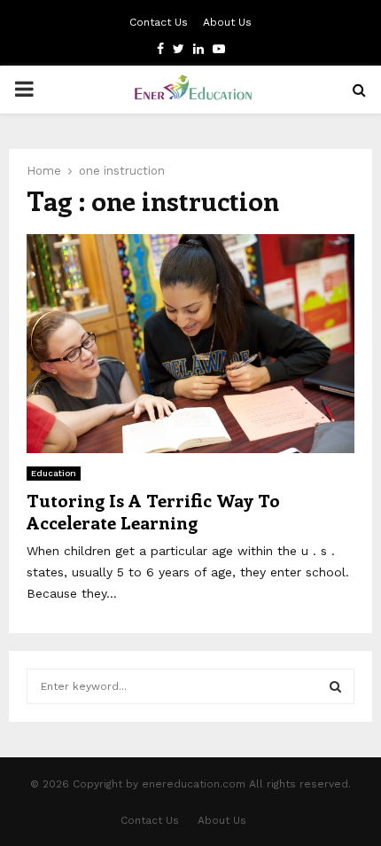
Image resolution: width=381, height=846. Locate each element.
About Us (227, 22)
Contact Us (158, 22)
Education (53, 473)
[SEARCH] (335, 686)
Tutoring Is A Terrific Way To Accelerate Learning (153, 511)
